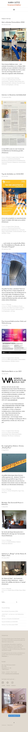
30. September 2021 (6, 249)
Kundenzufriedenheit (17, 231)
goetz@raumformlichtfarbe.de (12, 673)
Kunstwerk (22, 307)
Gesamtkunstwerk (12, 79)
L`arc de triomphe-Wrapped (8, 309)
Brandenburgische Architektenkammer (16, 160)
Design (3, 231)
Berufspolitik (17, 158)
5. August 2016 (5, 450)
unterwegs (16, 84)
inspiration (11, 81)
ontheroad (14, 83)
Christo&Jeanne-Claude (17, 306)
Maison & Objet (15, 590)
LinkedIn (3, 685)
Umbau (8, 233)
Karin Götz (14, 3)
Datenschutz (10, 725)
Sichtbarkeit (4, 163)
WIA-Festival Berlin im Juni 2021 (12, 371)
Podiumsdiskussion (6, 361)
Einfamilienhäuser (12, 541)
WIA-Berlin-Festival (15, 361)
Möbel (23, 590)
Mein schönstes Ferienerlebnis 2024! (13, 22)
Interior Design (18, 81)
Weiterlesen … (5, 656)
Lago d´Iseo (21, 490)
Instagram (13, 685)
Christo (9, 306)
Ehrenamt (8, 157)
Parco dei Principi (21, 83)
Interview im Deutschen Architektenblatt (14, 95)
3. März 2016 (5, 506)
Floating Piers (15, 490)
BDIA (9, 359)
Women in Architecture (15, 435)
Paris (21, 309)
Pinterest (8, 685)
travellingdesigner (9, 84)
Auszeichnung (11, 158)
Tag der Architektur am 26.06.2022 (13, 174)
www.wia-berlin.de (12, 400)
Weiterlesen (20, 73)
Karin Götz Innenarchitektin (13, 307)
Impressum (4, 725)
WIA (8, 435)
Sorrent (3, 84)
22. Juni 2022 (5, 176)
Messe (20, 590)
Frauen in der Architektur (13, 432)
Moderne (18, 541)
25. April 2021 (5, 373)
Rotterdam (10, 543)
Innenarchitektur (5, 81)
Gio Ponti (18, 79)
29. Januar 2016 (5, 557)
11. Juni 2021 (5, 325)
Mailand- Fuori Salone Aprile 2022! (10, 624)
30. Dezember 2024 (6, 24)
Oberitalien (4, 492)
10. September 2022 (6, 97)
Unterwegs (16, 78)
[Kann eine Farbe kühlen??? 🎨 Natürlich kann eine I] (14, 700)
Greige (9, 590)
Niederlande (4, 543)
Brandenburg (5, 160)
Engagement (15, 162)
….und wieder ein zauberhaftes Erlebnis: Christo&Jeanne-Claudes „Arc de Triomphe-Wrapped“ (13, 245)
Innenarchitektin (14, 359)
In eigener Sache (10, 78)
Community (4, 162)
